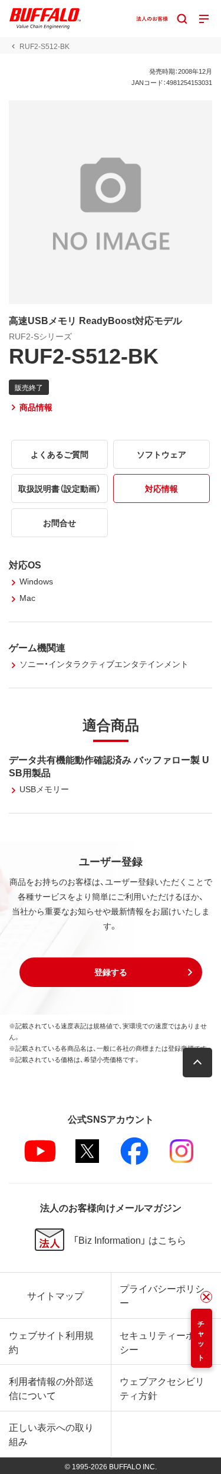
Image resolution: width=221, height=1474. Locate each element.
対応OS (25, 564)
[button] (110, 972)
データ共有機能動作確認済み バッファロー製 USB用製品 (109, 765)
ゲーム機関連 (37, 647)
